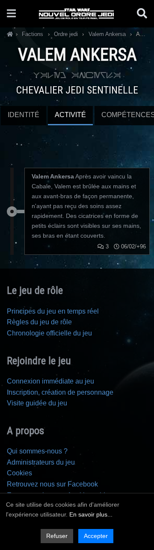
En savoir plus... (91, 514)
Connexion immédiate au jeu (50, 381)
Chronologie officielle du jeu (49, 333)
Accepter (96, 535)
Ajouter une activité (77, 133)
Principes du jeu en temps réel (53, 311)
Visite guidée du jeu (37, 403)
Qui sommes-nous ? (37, 451)
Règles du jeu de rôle (39, 322)
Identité (23, 114)
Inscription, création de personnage (60, 392)
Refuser (57, 535)
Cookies (19, 473)
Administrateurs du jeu (41, 462)
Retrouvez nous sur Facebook (52, 484)
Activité (70, 114)
